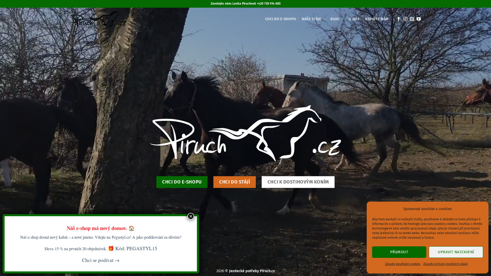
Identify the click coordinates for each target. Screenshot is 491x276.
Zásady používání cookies (403, 264)
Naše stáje (311, 19)
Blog (334, 19)
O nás (354, 19)
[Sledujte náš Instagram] (405, 19)
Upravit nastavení (456, 252)
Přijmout (399, 252)
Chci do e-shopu (280, 19)
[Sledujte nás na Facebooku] (399, 19)
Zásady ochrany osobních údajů (445, 264)
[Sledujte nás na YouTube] (419, 19)
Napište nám (376, 19)
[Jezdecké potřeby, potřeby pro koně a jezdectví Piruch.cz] (98, 19)
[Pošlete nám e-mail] (412, 19)
